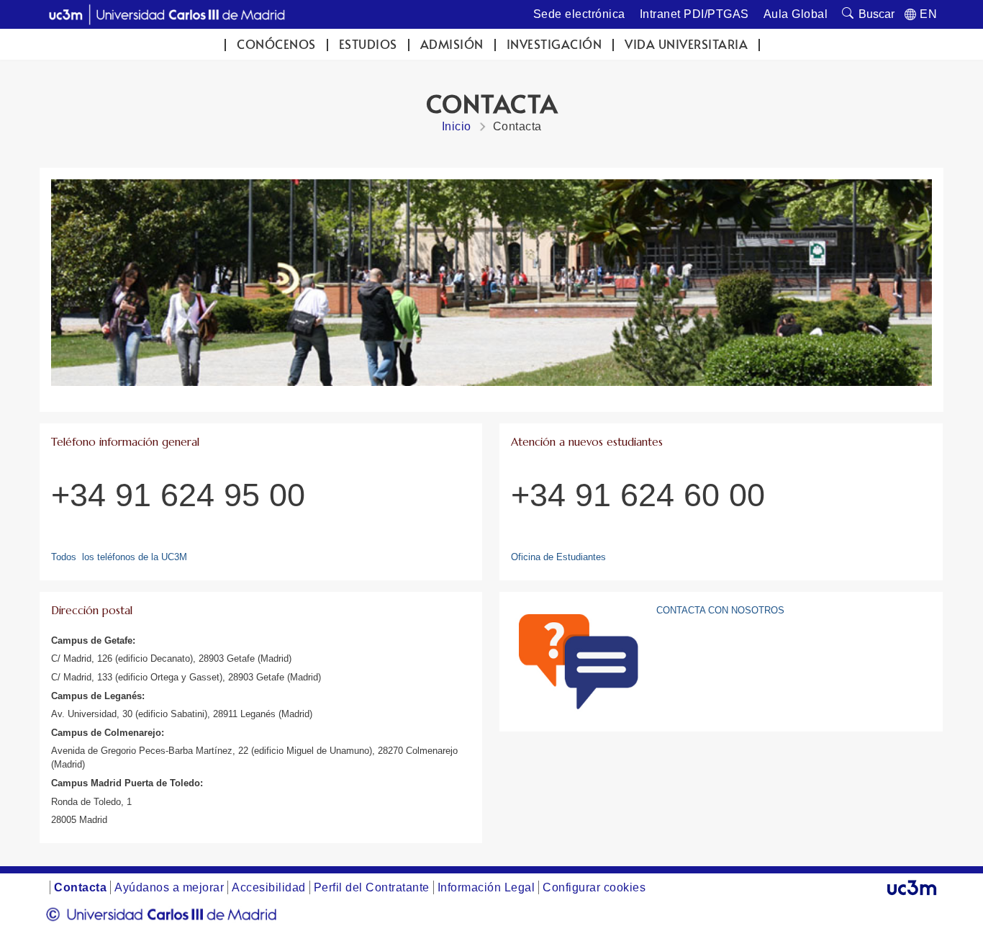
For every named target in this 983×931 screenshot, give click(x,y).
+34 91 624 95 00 (178, 495)
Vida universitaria (686, 44)
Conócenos (276, 44)
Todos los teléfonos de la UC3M (119, 557)
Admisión (452, 44)
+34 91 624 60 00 (638, 495)
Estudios (368, 44)
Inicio (456, 126)
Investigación (554, 44)
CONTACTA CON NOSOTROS (720, 610)
